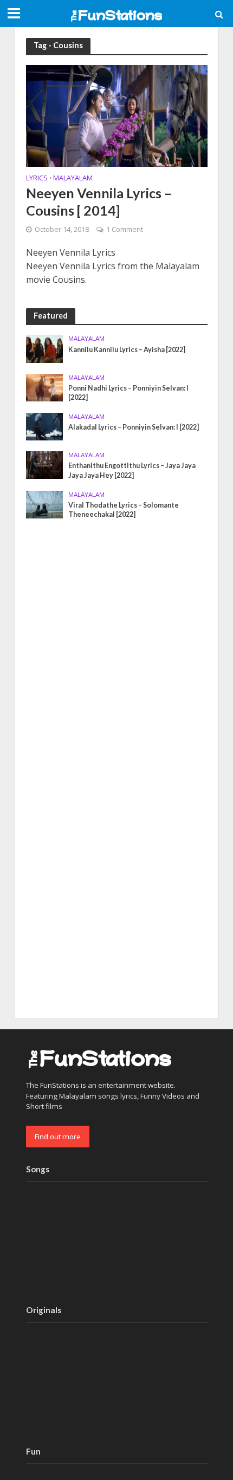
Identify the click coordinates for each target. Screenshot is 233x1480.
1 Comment (124, 229)
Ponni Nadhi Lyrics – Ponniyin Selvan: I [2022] (128, 392)
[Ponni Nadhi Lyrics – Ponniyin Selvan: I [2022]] (44, 387)
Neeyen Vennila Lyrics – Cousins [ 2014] (99, 201)
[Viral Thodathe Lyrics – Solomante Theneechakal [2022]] (44, 504)
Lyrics (37, 179)
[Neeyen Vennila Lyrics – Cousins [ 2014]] (117, 115)
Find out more (58, 1136)
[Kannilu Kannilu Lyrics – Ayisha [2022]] (44, 348)
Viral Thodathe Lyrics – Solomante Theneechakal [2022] (123, 509)
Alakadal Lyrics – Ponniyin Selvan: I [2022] (133, 427)
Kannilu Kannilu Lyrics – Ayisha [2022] (126, 350)
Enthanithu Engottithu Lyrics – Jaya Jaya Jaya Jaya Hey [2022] (132, 470)
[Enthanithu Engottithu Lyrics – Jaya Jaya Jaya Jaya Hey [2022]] (44, 464)
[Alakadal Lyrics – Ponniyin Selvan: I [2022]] (44, 426)
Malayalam (73, 179)
